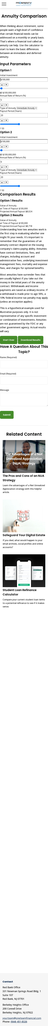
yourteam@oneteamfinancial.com (22, 1018)
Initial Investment (8, 75)
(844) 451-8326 (19, 1021)
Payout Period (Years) (11, 111)
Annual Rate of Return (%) (13, 95)
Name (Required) (8, 357)
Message (4, 390)
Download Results (30, 340)
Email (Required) (8, 373)
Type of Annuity (8, 108)
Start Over (8, 340)
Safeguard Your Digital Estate (24, 535)
